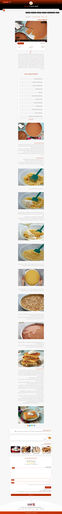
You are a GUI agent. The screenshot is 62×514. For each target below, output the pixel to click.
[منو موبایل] (58, 2)
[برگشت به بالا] (31, 501)
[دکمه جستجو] (4, 10)
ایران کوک (26, 6)
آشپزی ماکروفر (28, 12)
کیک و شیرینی (43, 40)
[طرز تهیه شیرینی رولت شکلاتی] (26, 452)
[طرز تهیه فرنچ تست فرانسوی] (46, 452)
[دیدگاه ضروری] (30, 477)
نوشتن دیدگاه (21, 43)
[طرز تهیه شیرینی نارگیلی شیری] (15, 452)
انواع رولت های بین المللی (51, 12)
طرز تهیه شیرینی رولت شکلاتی (26, 453)
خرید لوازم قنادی (5, 2)
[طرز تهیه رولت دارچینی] (36, 452)
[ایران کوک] (31, 3)
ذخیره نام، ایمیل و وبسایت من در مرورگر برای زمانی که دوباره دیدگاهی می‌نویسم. (39, 484)
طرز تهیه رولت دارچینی (36, 453)
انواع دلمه (57, 12)
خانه (46, 16)
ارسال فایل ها (48, 487)
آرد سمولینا (38, 377)
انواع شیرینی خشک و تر (36, 16)
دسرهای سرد (39, 12)
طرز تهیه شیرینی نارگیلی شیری (15, 453)
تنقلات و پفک (44, 12)
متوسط (42, 16)
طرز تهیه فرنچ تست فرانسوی (46, 453)
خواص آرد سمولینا (34, 61)
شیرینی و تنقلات (33, 12)
